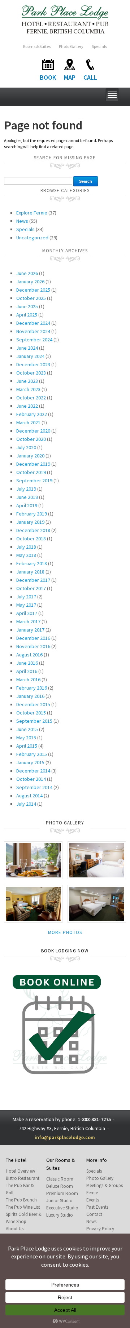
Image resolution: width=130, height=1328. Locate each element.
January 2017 (30, 630)
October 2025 (31, 298)
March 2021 (28, 422)
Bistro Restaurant (22, 1178)
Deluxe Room (59, 1186)
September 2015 (34, 721)
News (22, 221)
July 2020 (26, 447)
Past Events (97, 1207)
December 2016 (33, 638)
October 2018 (31, 538)
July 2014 (26, 804)
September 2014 (34, 787)
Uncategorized (32, 237)
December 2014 (33, 770)
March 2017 (28, 621)
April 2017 (26, 613)
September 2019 (34, 480)
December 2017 (33, 580)
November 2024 (33, 331)
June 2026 (27, 273)
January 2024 (30, 356)
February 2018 (31, 563)
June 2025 (27, 306)
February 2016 (31, 688)
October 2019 (31, 472)
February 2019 (31, 513)
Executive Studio (62, 1208)
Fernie (92, 1193)
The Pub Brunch (21, 1200)
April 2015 (26, 746)
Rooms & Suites (37, 46)
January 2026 (30, 281)
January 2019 (30, 522)
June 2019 (27, 497)
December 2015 (33, 704)
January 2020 (30, 455)
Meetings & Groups (104, 1185)
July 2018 (26, 547)
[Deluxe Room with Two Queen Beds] (96, 859)
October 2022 (31, 397)
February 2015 (31, 754)
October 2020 (31, 439)
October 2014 (31, 779)
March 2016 (28, 679)
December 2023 (33, 364)
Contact (94, 1214)
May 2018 (26, 555)
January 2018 (30, 571)
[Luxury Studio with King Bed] (33, 903)
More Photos (65, 932)
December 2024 (33, 323)
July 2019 (26, 489)
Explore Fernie (31, 212)
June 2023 (27, 381)
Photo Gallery (71, 46)
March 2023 (28, 389)
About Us (14, 1229)
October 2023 (31, 372)
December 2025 (33, 290)
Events (92, 1200)
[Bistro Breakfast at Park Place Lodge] (33, 859)
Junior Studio (59, 1201)
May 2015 (26, 737)
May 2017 (26, 605)
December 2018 (33, 530)
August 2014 (29, 795)
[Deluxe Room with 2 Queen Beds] (96, 903)
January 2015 (30, 762)
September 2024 (34, 339)
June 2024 (27, 348)
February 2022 (31, 414)
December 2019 (33, 464)
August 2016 (29, 654)
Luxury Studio (59, 1215)
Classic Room (59, 1179)
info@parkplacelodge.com (65, 1137)
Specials (99, 46)
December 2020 (33, 431)
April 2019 (26, 505)
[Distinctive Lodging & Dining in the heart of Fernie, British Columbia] (65, 19)
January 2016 (30, 696)
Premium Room (62, 1193)
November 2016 (33, 646)
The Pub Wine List (23, 1207)
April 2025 (26, 314)
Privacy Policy (100, 1229)
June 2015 (27, 729)
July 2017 (26, 596)
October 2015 (31, 712)
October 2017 (31, 588)
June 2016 (27, 663)
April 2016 (26, 671)
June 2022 (27, 406)
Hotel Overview (20, 1171)
